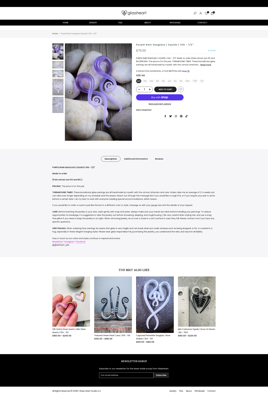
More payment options (160, 104)
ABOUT (147, 22)
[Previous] (70, 92)
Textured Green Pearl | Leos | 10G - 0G (112, 335)
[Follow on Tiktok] (186, 116)
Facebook (81, 241)
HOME (65, 22)
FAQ (120, 22)
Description (111, 158)
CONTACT (202, 22)
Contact (211, 391)
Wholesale (200, 391)
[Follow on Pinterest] (181, 116)
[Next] (127, 92)
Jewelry (172, 391)
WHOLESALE (175, 22)
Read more (205, 64)
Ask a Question (143, 110)
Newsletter (57, 241)
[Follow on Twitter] (170, 116)
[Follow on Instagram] (176, 116)
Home (55, 33)
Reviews (159, 158)
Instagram (69, 241)
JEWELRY (93, 22)
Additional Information (136, 158)
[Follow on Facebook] (165, 116)
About (189, 391)
